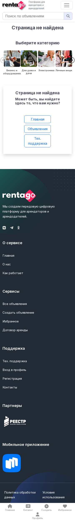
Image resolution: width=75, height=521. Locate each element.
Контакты (9, 387)
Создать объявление (18, 313)
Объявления (38, 129)
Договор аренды (15, 330)
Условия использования (53, 494)
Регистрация (12, 378)
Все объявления (14, 304)
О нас (6, 264)
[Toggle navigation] (66, 5)
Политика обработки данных (20, 494)
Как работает (12, 273)
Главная (37, 119)
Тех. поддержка (37, 140)
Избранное (10, 321)
